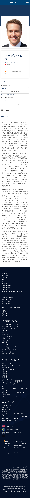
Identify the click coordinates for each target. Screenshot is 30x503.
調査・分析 (5, 407)
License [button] (5, 82)
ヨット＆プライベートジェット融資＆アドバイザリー (14, 389)
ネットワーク (6, 280)
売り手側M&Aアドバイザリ (10, 324)
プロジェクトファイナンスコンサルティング (14, 385)
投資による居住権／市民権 (10, 420)
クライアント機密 (22, 443)
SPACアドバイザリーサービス (11, 365)
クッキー (14, 443)
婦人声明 (12, 441)
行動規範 (20, 445)
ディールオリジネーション (10, 346)
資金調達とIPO (6, 367)
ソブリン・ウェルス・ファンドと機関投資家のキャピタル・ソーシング (14, 417)
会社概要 (4, 274)
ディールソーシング (8, 344)
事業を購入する (6, 302)
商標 (24, 447)
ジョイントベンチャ (8, 336)
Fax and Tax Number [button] (7, 95)
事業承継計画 (6, 394)
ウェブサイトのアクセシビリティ (13, 447)
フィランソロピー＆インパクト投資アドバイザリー (14, 414)
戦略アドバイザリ (7, 363)
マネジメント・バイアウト (10, 340)
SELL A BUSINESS (11, 436)
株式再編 (4, 377)
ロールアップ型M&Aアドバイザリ (12, 328)
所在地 (4, 311)
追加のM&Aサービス (8, 354)
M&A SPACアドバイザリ (9, 350)
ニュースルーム (6, 287)
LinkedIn (6, 441)
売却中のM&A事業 (7, 298)
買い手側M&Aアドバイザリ (10, 326)
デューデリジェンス (8, 369)
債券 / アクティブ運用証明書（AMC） (13, 392)
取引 (3, 305)
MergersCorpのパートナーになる (12, 291)
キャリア (4, 289)
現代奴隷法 (14, 445)
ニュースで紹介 (6, 285)
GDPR (9, 445)
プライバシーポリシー (20, 441)
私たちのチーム (6, 276)
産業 (3, 282)
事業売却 (4, 330)
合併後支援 (5, 334)
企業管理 (4, 371)
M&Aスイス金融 (6, 352)
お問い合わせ (6, 313)
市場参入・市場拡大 (8, 405)
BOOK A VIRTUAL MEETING (14, 433)
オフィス (4, 278)
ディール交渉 (6, 348)
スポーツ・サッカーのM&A (10, 396)
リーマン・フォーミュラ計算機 (11, 307)
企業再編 (4, 373)
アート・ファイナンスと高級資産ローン (14, 381)
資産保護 (4, 411)
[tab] (15, 82)
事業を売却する (6, 304)
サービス (4, 283)
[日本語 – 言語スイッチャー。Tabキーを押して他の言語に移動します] (25, 2)
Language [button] (4, 107)
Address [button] (3, 89)
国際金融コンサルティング (10, 383)
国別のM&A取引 (6, 300)
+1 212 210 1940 (11, 426)
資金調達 (4, 342)
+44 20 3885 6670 (12, 429)
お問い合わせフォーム (8, 315)
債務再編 (4, 375)
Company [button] (4, 101)
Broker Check (15, 479)
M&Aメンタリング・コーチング (11, 409)
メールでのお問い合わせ (13, 73)
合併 (3, 332)
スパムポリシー (7, 443)
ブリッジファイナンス (8, 379)
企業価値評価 (6, 338)
